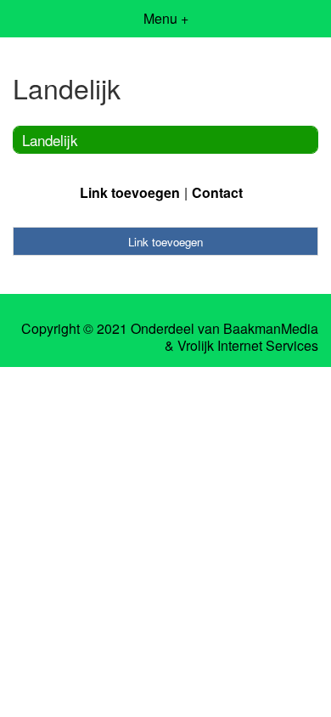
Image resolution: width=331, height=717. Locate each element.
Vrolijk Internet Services (247, 345)
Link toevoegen (130, 192)
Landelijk (50, 139)
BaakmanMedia (270, 328)
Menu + (165, 18)
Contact (217, 192)
